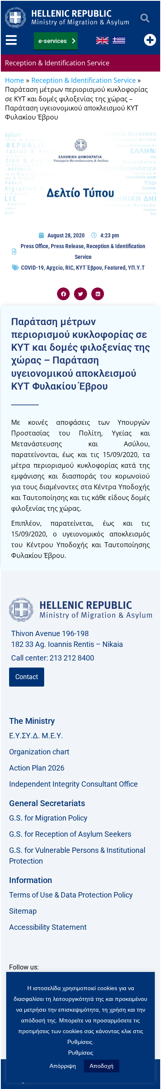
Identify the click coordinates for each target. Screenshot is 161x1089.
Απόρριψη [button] (63, 1066)
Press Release (67, 246)
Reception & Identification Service (57, 62)
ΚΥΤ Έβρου (89, 267)
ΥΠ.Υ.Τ (136, 267)
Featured (114, 267)
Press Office (34, 246)
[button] (145, 18)
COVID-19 (32, 267)
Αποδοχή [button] (102, 1066)
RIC (69, 267)
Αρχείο (54, 267)
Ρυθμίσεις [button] (80, 1052)
